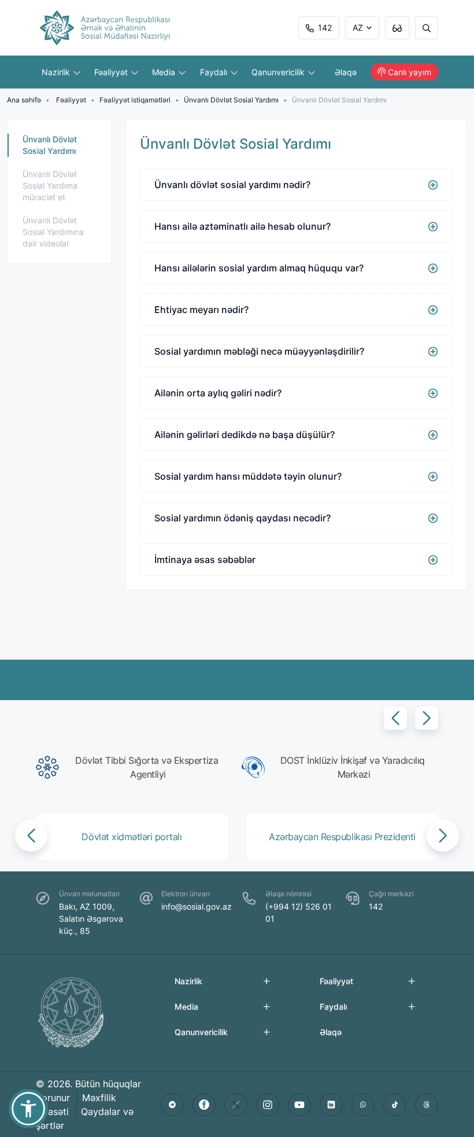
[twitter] (235, 1104)
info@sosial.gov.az (196, 906)
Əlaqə (346, 72)
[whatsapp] (363, 1104)
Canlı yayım (409, 72)
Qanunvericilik (279, 72)
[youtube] (299, 1104)
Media (164, 72)
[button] (395, 718)
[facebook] (204, 1104)
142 (325, 27)
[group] (134, 767)
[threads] (426, 1104)
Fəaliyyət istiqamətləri (135, 99)
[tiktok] (394, 1104)
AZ (358, 27)
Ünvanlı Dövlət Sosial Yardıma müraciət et (50, 185)
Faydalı (214, 72)
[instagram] (267, 1104)
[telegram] (172, 1104)
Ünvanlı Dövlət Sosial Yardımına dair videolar (53, 231)
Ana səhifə (24, 99)
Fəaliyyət (112, 72)
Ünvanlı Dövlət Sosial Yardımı (231, 99)
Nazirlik (57, 72)
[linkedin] (331, 1104)
